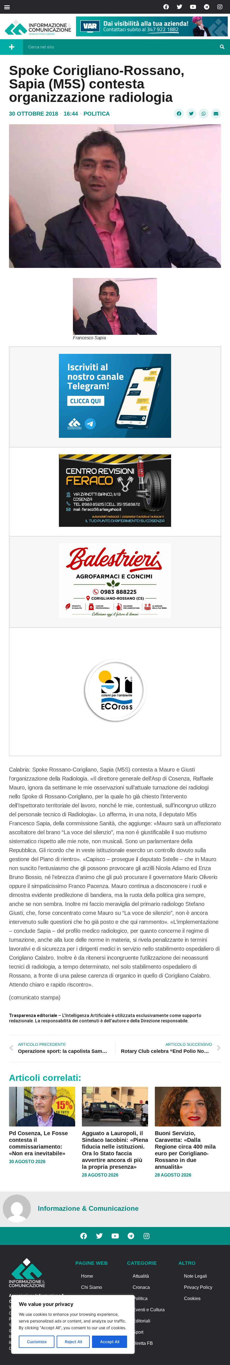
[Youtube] (193, 7)
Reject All (73, 1341)
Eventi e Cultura (149, 1309)
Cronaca (141, 1287)
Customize (37, 1341)
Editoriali (141, 1321)
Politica (97, 114)
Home (87, 1276)
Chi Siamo (91, 1287)
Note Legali (195, 1276)
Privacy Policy (198, 1287)
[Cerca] (222, 47)
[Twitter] (179, 7)
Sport (138, 1332)
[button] (7, 6)
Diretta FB (143, 1343)
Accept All (109, 1341)
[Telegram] (206, 7)
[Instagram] (220, 7)
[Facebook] (166, 7)
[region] (73, 1324)
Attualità (141, 1276)
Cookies (192, 1298)
